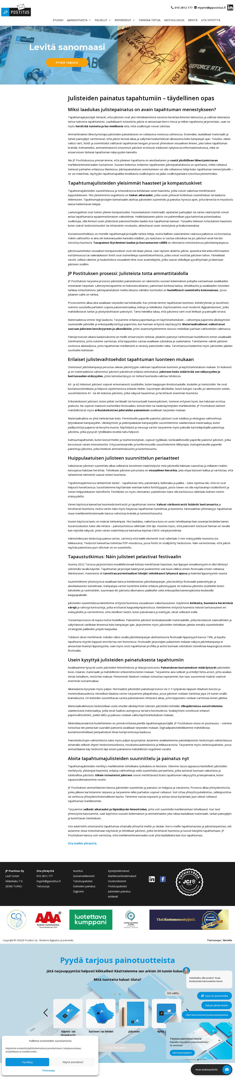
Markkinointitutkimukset (122, 876)
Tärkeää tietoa (149, 20)
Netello (227, 940)
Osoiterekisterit (117, 881)
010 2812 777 (184, 7)
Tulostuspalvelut (83, 881)
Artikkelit (113, 896)
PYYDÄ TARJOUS (67, 62)
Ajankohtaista (77, 20)
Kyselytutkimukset (118, 871)
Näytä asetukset (72, 1062)
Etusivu (58, 20)
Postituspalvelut (117, 886)
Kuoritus (78, 871)
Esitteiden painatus (84, 886)
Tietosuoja (48, 1070)
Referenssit (123, 20)
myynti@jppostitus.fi (212, 7)
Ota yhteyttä (210, 20)
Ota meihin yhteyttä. (82, 843)
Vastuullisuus (174, 20)
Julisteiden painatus (119, 891)
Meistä (193, 20)
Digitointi (78, 891)
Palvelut (101, 20)
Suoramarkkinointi (84, 876)
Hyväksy (27, 1062)
